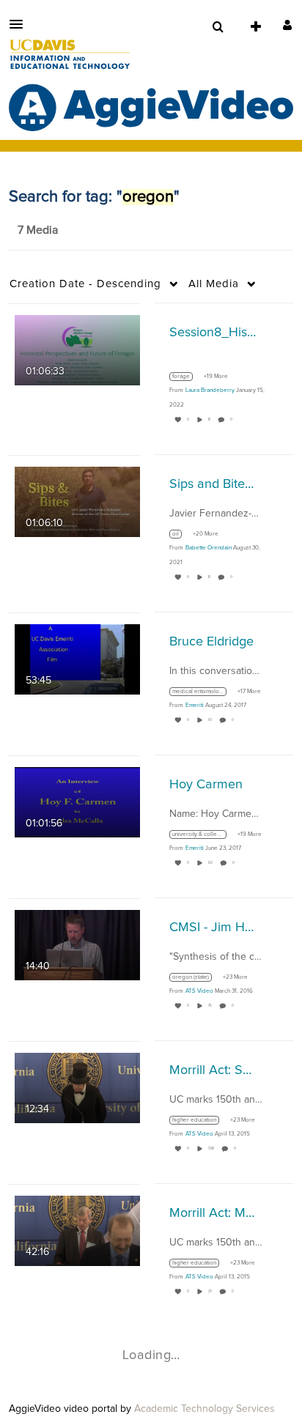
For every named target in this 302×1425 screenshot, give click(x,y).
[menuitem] (217, 27)
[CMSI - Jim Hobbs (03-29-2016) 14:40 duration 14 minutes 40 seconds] (77, 944)
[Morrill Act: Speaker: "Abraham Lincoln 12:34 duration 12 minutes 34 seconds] (77, 1087)
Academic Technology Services (204, 1409)
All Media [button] (213, 283)
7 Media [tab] (38, 230)
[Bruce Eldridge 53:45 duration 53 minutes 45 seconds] (77, 659)
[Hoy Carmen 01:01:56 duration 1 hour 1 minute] (77, 801)
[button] (20, 24)
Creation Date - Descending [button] (85, 283)
